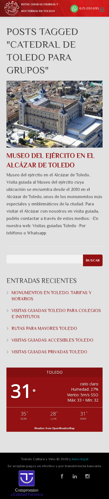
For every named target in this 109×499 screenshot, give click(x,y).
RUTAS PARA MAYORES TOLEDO (44, 328)
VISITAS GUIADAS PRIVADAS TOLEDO (49, 351)
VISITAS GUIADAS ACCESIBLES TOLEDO (52, 340)
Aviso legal (79, 459)
